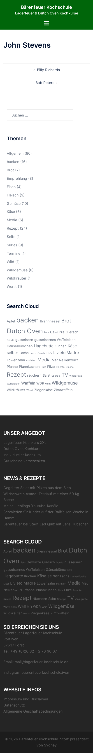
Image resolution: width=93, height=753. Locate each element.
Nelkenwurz (68, 360)
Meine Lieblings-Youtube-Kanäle (30, 506)
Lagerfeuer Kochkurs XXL (24, 442)
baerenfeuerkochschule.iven (45, 672)
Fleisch (13, 195)
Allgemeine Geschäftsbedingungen (33, 711)
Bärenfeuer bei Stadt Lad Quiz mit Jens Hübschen (45, 524)
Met (55, 360)
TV (65, 375)
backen (13, 161)
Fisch (11, 186)
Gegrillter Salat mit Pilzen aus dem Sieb (37, 487)
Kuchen (61, 346)
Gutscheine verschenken (24, 461)
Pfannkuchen (29, 367)
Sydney (50, 745)
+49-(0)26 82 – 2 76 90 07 (33, 651)
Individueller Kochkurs (22, 454)
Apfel (11, 321)
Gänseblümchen (20, 346)
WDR (40, 383)
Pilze (51, 367)
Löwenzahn (16, 360)
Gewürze (57, 332)
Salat (46, 375)
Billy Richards (48, 70)
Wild (10, 261)
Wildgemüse (17, 270)
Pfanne (12, 367)
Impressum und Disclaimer (25, 699)
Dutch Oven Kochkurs (21, 448)
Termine (13, 253)
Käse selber (48, 575)
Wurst (12, 286)
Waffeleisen (13, 383)
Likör (49, 353)
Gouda (10, 340)
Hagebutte (43, 345)
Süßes (12, 245)
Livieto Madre (66, 352)
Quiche (70, 367)
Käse (11, 211)
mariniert (31, 360)
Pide (43, 367)
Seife (11, 236)
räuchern (34, 375)
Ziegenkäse (43, 390)
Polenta (60, 367)
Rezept (13, 228)
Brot (10, 170)
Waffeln (28, 383)
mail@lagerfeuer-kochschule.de (41, 662)
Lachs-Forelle (37, 353)
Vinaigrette (75, 375)
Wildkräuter (16, 278)
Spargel (55, 375)
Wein (48, 383)
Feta (46, 332)
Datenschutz (14, 705)
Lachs (24, 353)
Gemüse (14, 203)
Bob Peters (44, 82)
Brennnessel (50, 321)
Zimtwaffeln (63, 390)
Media (12, 220)
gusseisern (24, 340)
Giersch (72, 332)
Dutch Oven (25, 331)
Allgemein (15, 153)
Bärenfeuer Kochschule (46, 7)
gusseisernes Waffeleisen (55, 340)
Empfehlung (17, 178)
